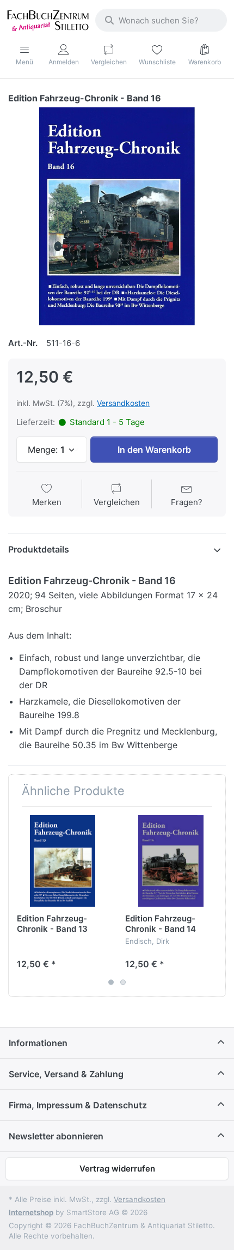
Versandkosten (123, 403)
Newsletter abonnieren (56, 1136)
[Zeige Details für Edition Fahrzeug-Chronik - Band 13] (62, 861)
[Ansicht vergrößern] (117, 216)
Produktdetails (38, 549)
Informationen (38, 1042)
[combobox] (161, 20)
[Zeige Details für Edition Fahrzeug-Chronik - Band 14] (171, 861)
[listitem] (117, 216)
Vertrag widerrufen (117, 1168)
